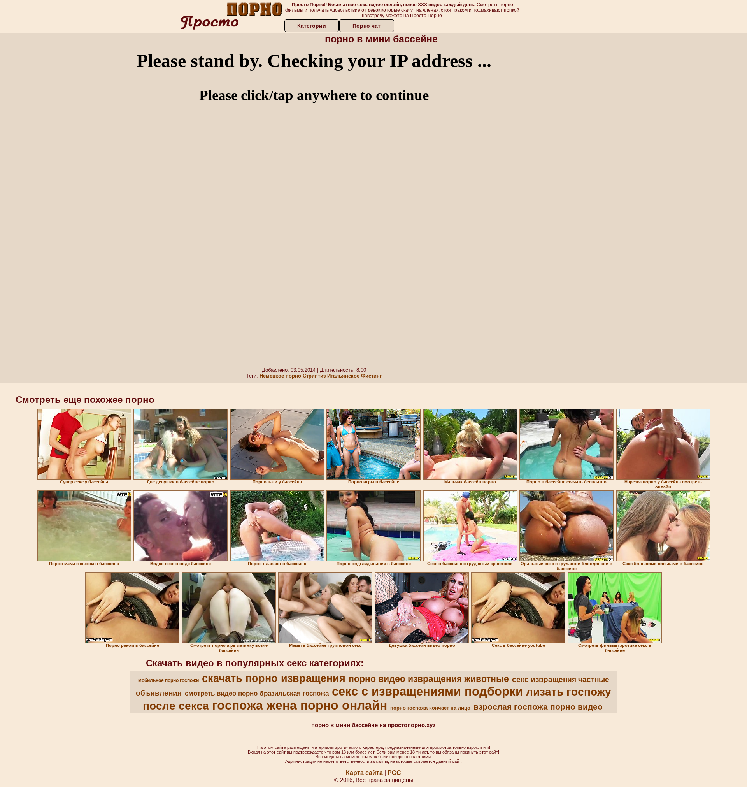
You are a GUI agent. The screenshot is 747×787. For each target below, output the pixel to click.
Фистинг (371, 376)
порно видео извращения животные (429, 679)
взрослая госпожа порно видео (538, 706)
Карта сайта (364, 772)
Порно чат (366, 26)
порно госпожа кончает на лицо (430, 708)
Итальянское (343, 376)
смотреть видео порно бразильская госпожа (257, 693)
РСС (394, 772)
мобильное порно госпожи (168, 680)
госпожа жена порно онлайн (299, 705)
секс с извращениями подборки (427, 691)
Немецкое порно (280, 376)
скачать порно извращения (273, 678)
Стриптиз (314, 376)
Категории (311, 26)
